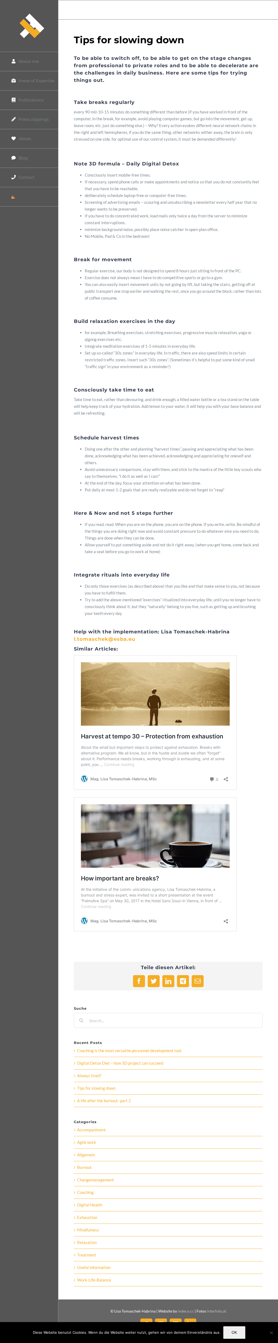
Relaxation (87, 1242)
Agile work (86, 1142)
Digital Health (89, 1204)
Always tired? (89, 1075)
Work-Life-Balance (94, 1279)
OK (234, 1332)
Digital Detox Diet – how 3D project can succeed (120, 1063)
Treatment (86, 1254)
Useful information (93, 1267)
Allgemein (86, 1154)
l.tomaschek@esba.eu (104, 639)
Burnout (84, 1167)
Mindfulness (88, 1229)
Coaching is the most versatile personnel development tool (129, 1050)
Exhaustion (87, 1217)
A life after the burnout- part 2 (104, 1100)
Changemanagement (95, 1179)
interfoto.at (216, 1311)
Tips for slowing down (96, 1088)
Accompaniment (91, 1129)
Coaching (85, 1192)
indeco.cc (186, 1311)
